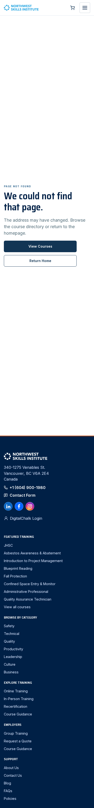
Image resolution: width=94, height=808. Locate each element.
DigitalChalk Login (26, 518)
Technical (11, 634)
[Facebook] (19, 506)
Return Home (40, 261)
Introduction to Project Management (33, 561)
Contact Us (13, 775)
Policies (10, 798)
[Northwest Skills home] (34, 8)
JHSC (8, 545)
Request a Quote (18, 741)
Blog (7, 783)
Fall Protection (15, 576)
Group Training (16, 733)
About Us (11, 768)
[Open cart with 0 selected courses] (72, 8)
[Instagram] (30, 506)
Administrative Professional (26, 591)
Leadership (13, 657)
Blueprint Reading (18, 568)
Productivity (13, 649)
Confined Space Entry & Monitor (29, 584)
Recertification (15, 706)
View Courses (40, 246)
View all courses (17, 607)
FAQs (8, 791)
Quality (9, 641)
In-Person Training (19, 699)
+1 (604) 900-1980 (28, 487)
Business (11, 672)
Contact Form (22, 495)
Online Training (16, 691)
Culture (9, 664)
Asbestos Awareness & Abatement (32, 553)
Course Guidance (18, 714)
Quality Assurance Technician (27, 599)
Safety (9, 626)
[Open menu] (85, 7)
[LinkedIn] (8, 506)
